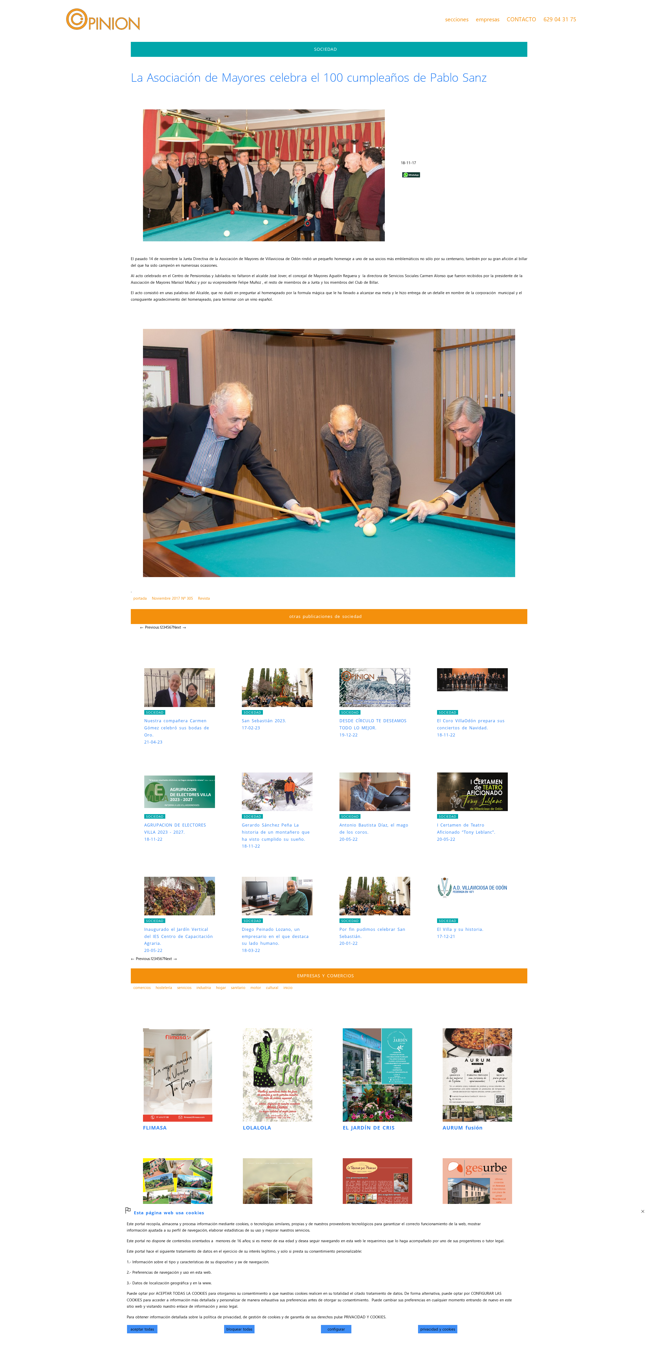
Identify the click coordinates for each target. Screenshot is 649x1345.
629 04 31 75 (560, 19)
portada (140, 598)
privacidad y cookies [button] (437, 1329)
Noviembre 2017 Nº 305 (172, 598)
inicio (288, 987)
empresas (487, 19)
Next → (179, 627)
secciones (456, 19)
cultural (272, 987)
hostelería (164, 987)
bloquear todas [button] (239, 1329)
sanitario (238, 987)
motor (255, 987)
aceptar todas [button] (142, 1329)
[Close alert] (643, 1210)
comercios (142, 987)
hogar (221, 987)
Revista (204, 598)
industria (203, 987)
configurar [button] (336, 1329)
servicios (184, 987)
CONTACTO (521, 19)
